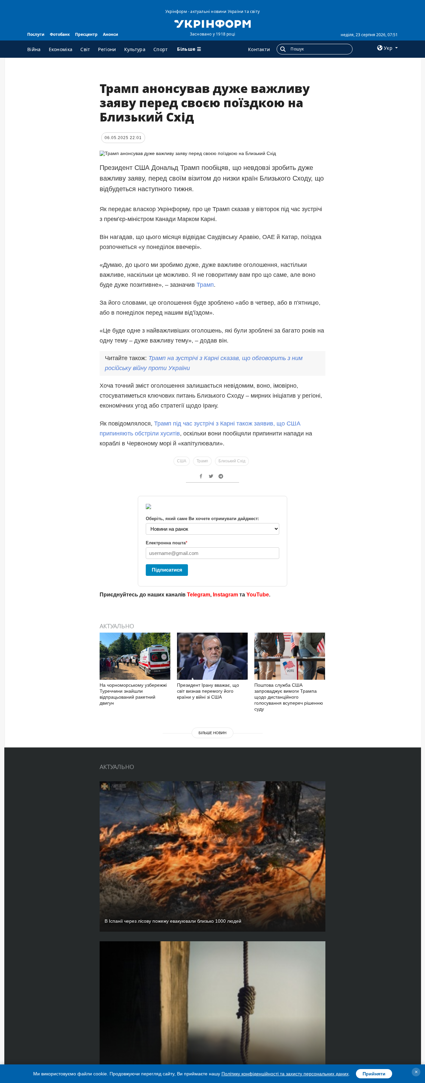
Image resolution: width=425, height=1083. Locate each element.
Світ (85, 49)
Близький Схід (231, 461)
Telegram (198, 594)
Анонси (110, 34)
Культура (134, 49)
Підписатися (167, 570)
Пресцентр (86, 34)
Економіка (61, 49)
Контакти (259, 49)
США (181, 461)
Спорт (160, 49)
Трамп (205, 284)
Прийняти (374, 1073)
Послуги (35, 34)
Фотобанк (60, 34)
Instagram (225, 594)
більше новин (212, 733)
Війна (34, 49)
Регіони (107, 49)
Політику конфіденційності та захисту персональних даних (285, 1073)
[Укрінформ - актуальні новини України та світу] (212, 23)
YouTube (257, 594)
